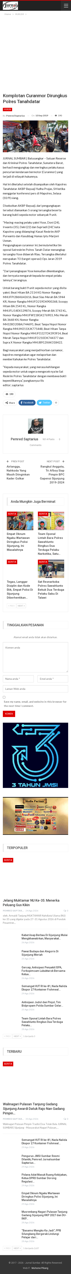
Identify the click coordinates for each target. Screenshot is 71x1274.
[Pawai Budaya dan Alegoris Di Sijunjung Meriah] (11, 956)
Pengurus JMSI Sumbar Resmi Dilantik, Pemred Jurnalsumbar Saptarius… (41, 1159)
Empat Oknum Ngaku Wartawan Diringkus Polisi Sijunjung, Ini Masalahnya (41, 1197)
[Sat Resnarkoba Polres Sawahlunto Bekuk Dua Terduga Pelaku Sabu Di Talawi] (51, 569)
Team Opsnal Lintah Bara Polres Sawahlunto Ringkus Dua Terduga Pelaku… (42, 1022)
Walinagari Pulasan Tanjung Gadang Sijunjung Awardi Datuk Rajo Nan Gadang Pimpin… (34, 1108)
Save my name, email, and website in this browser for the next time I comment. (35, 703)
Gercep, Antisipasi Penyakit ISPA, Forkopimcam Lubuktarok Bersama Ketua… (43, 971)
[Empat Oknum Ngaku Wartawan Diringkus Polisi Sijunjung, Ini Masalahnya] (20, 521)
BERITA (12, 514)
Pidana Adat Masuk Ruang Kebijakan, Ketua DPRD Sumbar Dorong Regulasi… (44, 1178)
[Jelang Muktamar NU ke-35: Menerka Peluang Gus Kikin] (35, 877)
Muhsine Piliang (40, 1268)
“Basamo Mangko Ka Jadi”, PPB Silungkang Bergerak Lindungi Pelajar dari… (41, 1234)
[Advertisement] (35, 53)
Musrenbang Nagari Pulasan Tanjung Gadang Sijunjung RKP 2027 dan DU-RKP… (44, 1215)
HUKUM (7, 109)
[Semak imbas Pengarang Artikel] (35, 426)
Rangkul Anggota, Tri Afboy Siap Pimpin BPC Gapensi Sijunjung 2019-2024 (52, 474)
